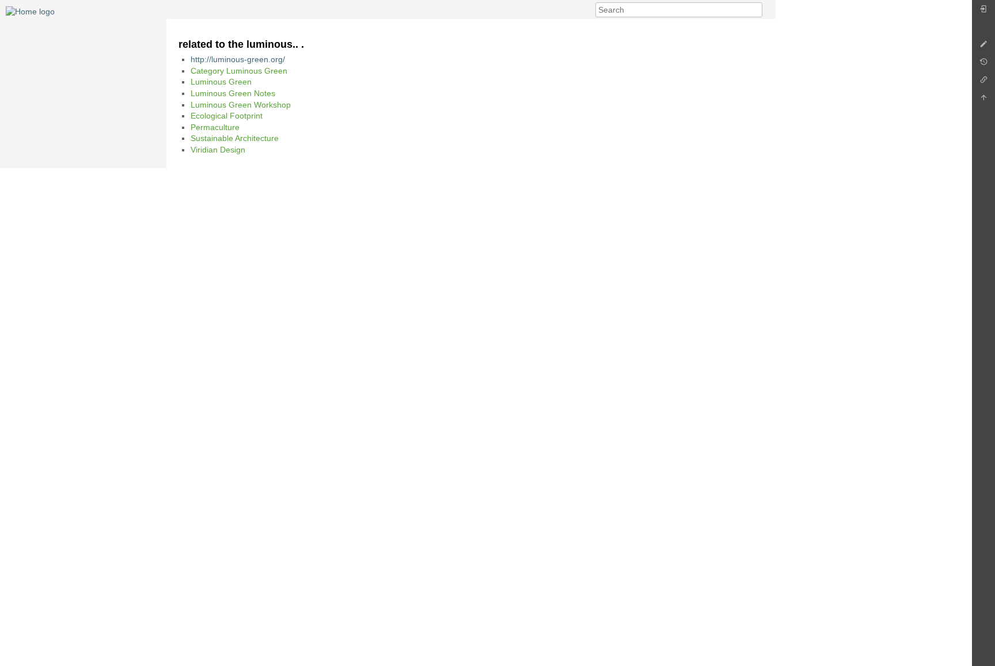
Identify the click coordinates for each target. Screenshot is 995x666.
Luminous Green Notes (233, 93)
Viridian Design (218, 149)
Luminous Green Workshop (241, 104)
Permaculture (215, 127)
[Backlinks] (983, 83)
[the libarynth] (30, 11)
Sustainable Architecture (235, 138)
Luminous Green (221, 81)
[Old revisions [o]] (983, 65)
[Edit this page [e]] (983, 47)
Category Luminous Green (239, 70)
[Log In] (983, 12)
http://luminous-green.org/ (238, 59)
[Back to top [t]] (983, 100)
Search (756, 10)
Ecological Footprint (227, 115)
